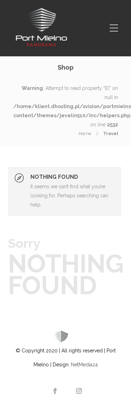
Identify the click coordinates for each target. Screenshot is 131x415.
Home (85, 133)
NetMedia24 (84, 364)
